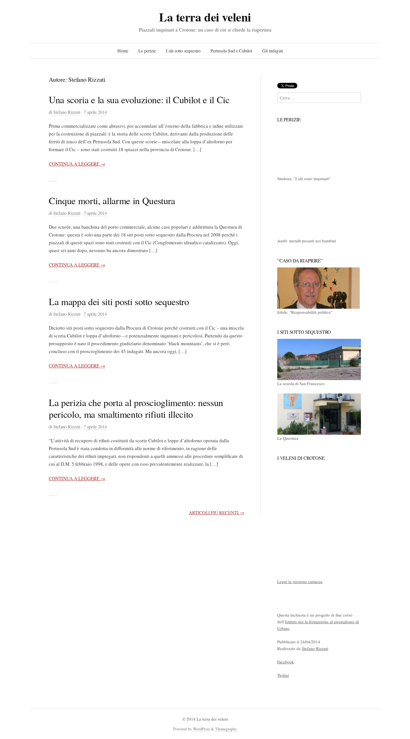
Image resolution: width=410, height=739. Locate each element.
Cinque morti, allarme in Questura (112, 200)
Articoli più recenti (216, 512)
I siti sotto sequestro (183, 51)
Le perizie (147, 51)
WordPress (201, 728)
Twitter (283, 675)
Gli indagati (272, 51)
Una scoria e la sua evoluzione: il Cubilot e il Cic (139, 99)
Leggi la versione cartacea (299, 581)
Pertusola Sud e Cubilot (231, 51)
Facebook (285, 662)
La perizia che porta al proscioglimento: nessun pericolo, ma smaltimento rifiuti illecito (136, 408)
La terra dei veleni (205, 17)
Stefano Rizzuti (66, 112)
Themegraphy (226, 728)
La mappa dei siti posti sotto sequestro (119, 301)
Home (122, 51)
